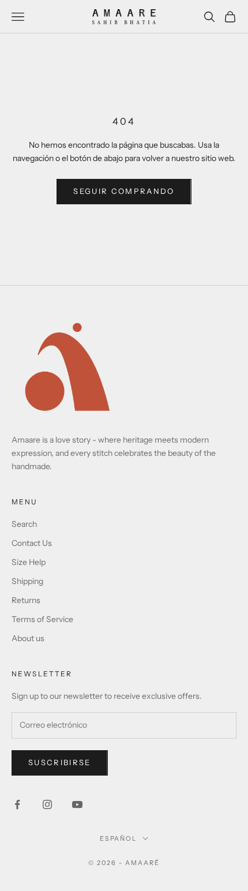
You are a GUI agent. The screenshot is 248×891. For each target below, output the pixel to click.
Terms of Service (42, 619)
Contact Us (32, 543)
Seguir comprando (123, 191)
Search (24, 524)
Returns (26, 600)
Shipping (27, 581)
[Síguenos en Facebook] (17, 804)
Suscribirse (59, 762)
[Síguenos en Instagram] (47, 804)
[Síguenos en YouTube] (77, 804)
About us (28, 638)
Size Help (29, 562)
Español (118, 838)
